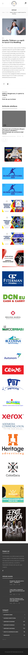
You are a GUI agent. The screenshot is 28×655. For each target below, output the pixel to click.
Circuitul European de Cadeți (14, 631)
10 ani (14, 136)
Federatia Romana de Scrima (7, 136)
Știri (7, 12)
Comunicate (14, 635)
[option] (14, 124)
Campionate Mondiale (14, 625)
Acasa (3, 12)
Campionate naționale (14, 628)
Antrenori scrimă (14, 614)
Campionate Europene (14, 621)
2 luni (11, 594)
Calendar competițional (14, 618)
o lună (11, 584)
